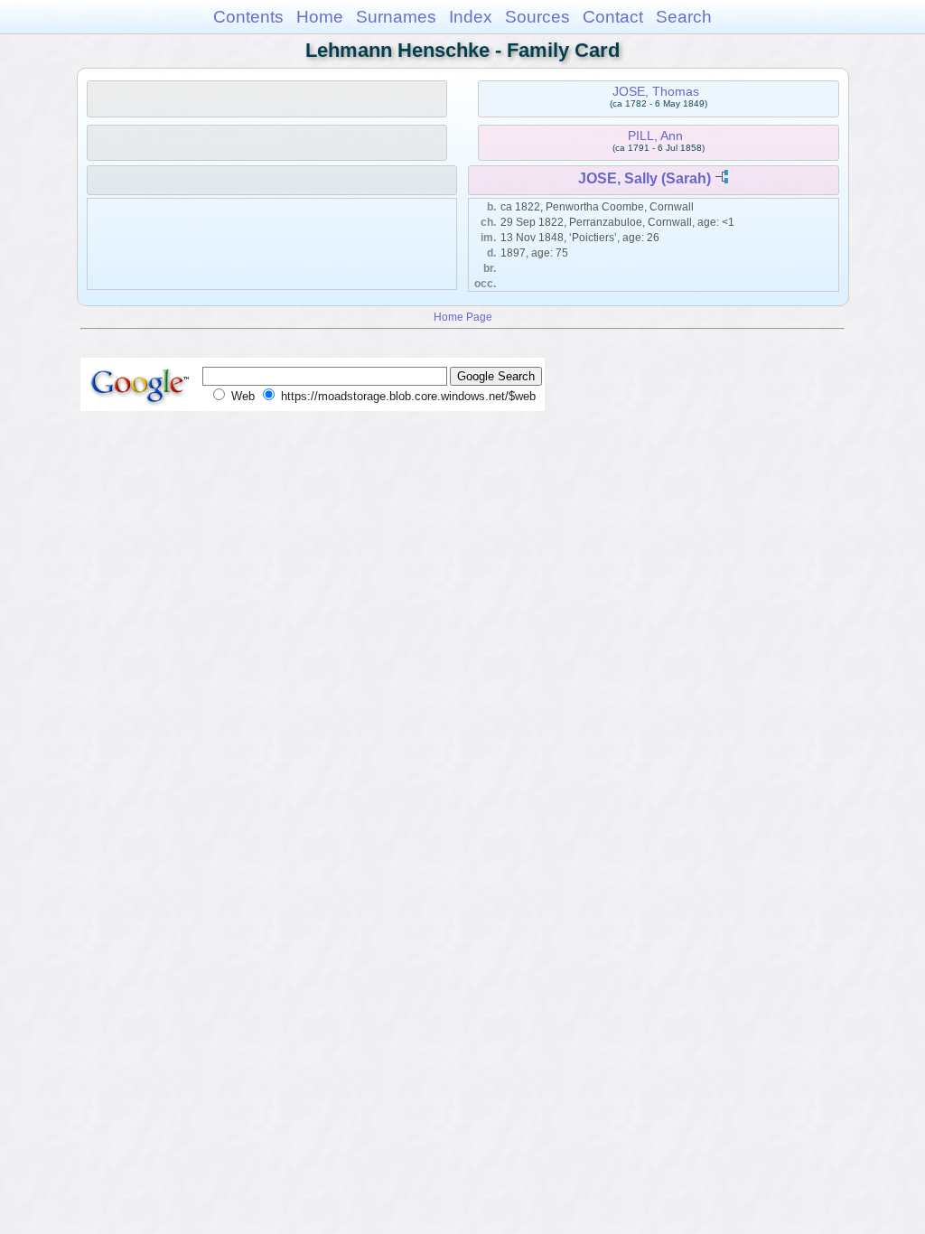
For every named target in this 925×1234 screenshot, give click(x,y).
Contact (613, 16)
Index (470, 16)
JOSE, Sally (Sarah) (644, 178)
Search (684, 16)
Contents (248, 16)
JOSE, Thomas (655, 91)
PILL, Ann (655, 135)
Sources (537, 16)
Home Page (463, 317)
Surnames (396, 16)
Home (319, 16)
